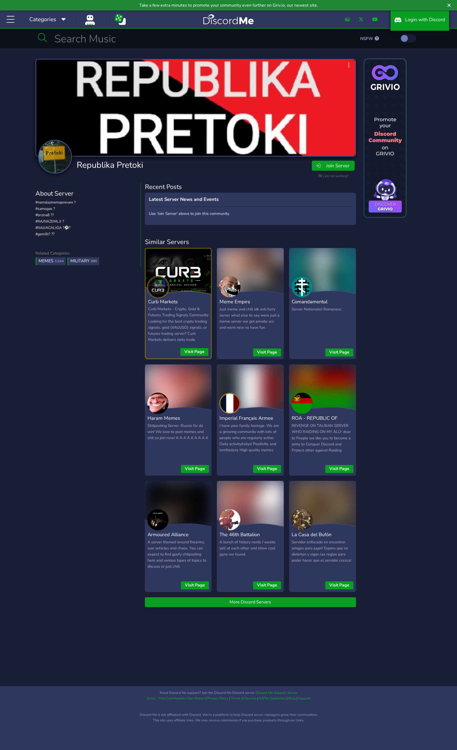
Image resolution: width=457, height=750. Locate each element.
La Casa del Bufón (311, 534)
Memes (51, 261)
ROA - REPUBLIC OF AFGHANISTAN (314, 422)
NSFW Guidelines (272, 698)
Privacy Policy (218, 698)
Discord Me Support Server (276, 692)
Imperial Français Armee (246, 418)
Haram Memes (164, 418)
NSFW (367, 39)
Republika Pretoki (110, 165)
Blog (292, 698)
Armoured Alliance (168, 534)
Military (83, 261)
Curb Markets (163, 301)
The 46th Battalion (240, 534)
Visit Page (194, 352)
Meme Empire (235, 301)
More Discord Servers (250, 602)
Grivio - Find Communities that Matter (176, 698)
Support (304, 698)
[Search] (42, 37)
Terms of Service (243, 698)
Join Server (337, 165)
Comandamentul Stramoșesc (309, 305)
